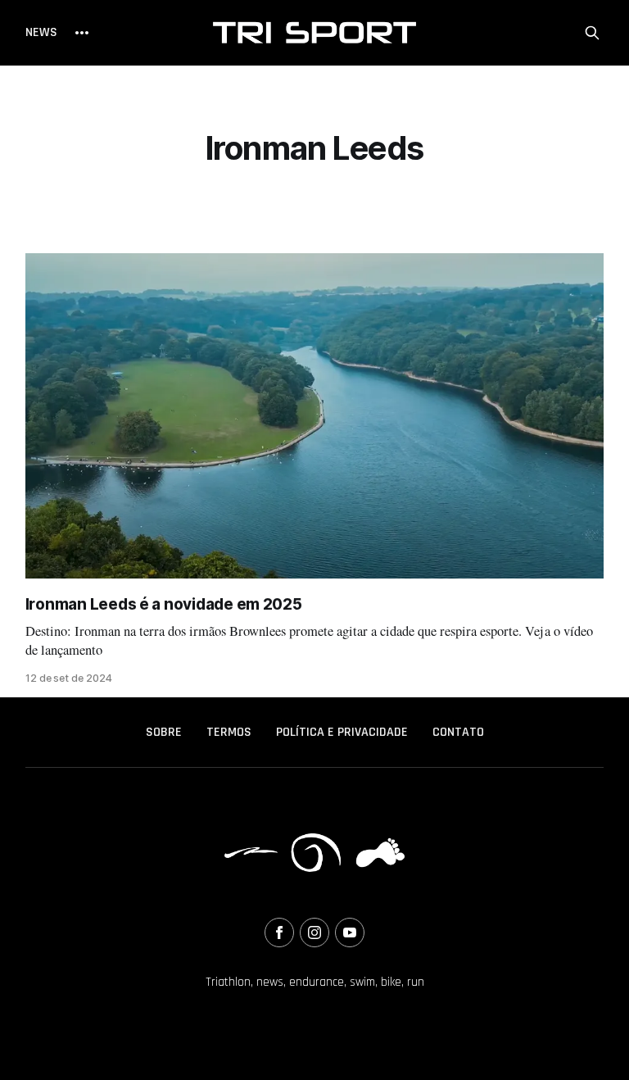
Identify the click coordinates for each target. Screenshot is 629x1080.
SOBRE (164, 732)
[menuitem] (164, 732)
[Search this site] (592, 33)
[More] (82, 33)
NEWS (41, 32)
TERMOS (228, 732)
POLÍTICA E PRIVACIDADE (342, 732)
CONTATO (458, 732)
